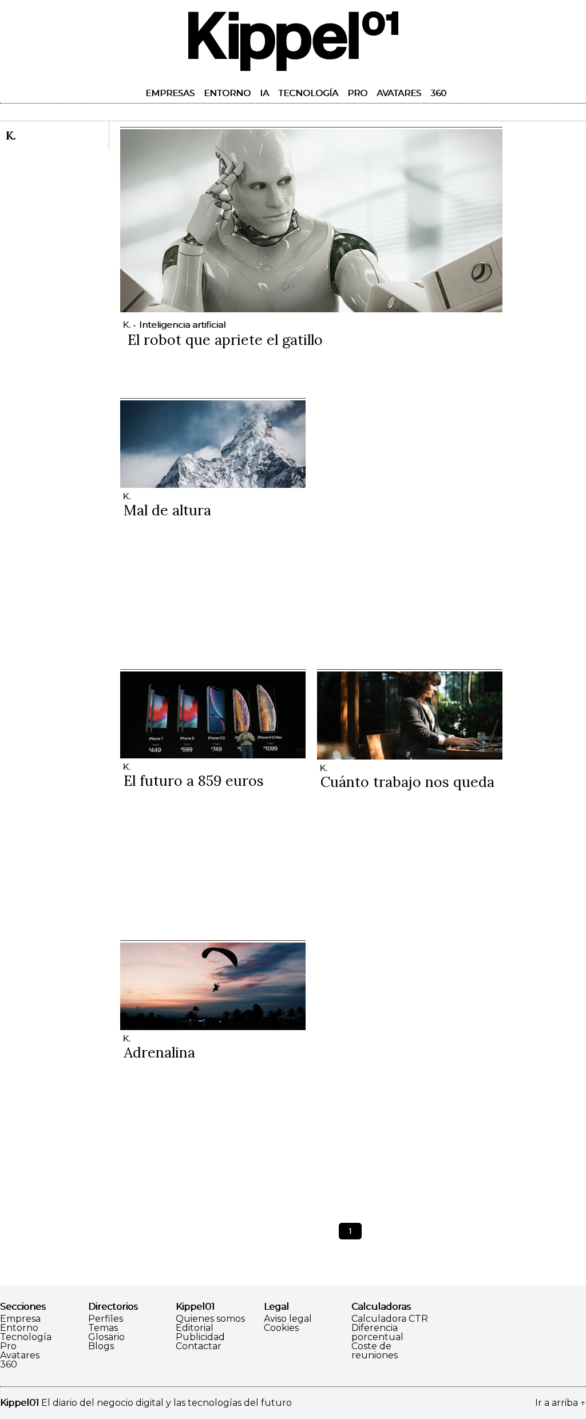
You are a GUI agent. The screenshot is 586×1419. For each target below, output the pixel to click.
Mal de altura (167, 510)
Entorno (227, 93)
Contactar (198, 1346)
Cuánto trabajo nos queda (407, 782)
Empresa (20, 1318)
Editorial (194, 1328)
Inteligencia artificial (182, 324)
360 (438, 93)
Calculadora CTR (389, 1318)
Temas (103, 1328)
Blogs (101, 1346)
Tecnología (308, 93)
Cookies (281, 1328)
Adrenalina (159, 1052)
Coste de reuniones (374, 1351)
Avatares (399, 93)
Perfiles (105, 1318)
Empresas (170, 93)
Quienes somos (210, 1318)
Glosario (106, 1337)
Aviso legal (288, 1318)
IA (264, 93)
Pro (357, 93)
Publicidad (200, 1337)
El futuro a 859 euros (194, 781)
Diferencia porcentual (377, 1332)
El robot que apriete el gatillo (225, 340)
